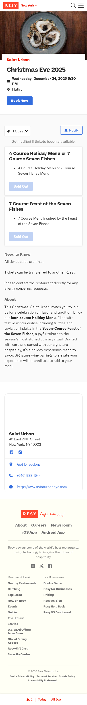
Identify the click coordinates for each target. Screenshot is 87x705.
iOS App (29, 532)
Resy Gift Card (18, 649)
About (21, 525)
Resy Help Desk (54, 607)
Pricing (49, 595)
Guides (13, 612)
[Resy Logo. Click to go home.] (11, 5)
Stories (13, 624)
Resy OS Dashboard (57, 612)
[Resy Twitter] (41, 566)
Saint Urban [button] (18, 60)
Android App (53, 532)
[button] (73, 5)
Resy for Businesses (58, 589)
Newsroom (61, 525)
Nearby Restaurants (22, 583)
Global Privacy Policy (22, 676)
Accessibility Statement (42, 680)
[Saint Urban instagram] (20, 452)
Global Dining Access (17, 641)
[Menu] (80, 5)
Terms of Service (47, 676)
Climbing (14, 589)
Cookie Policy (67, 676)
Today (42, 700)
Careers (39, 525)
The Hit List (16, 618)
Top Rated (15, 595)
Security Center (19, 654)
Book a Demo (53, 583)
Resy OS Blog (53, 601)
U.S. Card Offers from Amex (19, 631)
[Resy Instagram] (33, 566)
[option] (43, 35)
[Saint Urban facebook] (11, 452)
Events (13, 607)
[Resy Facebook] (50, 566)
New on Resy (17, 601)
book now (19, 100)
